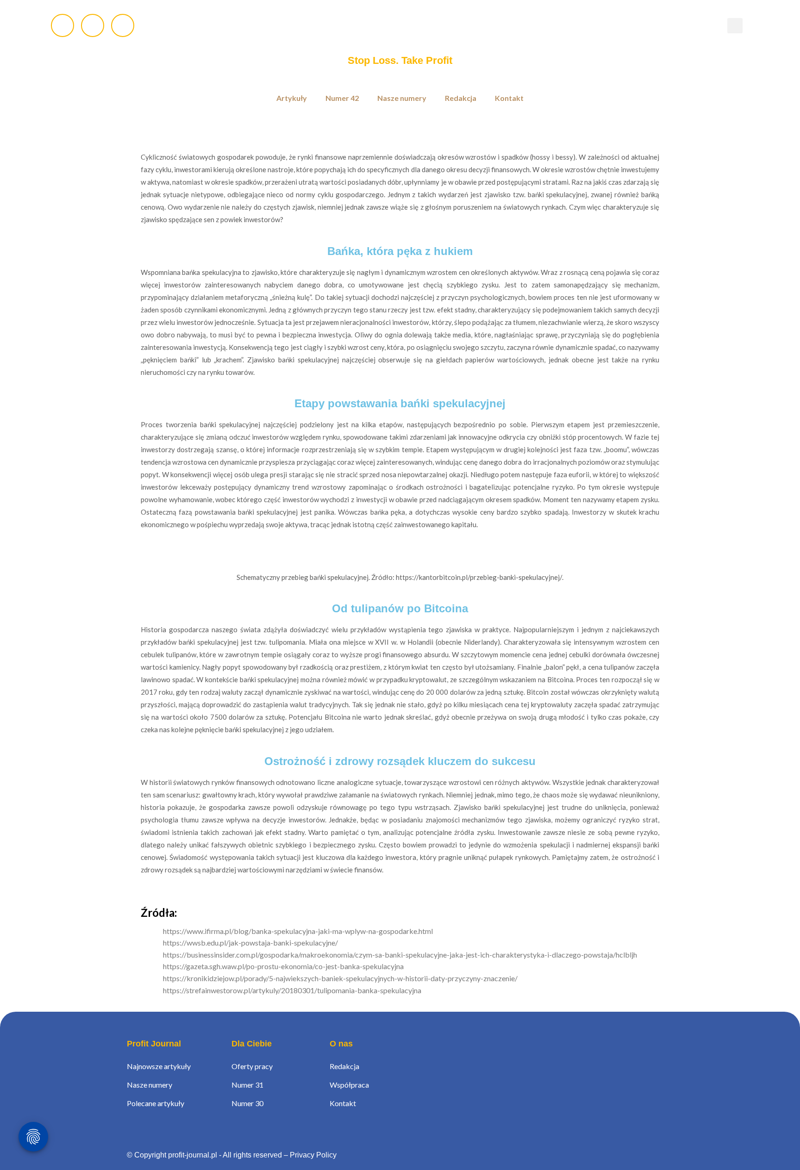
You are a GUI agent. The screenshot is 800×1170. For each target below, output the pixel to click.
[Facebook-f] (62, 25)
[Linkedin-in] (122, 25)
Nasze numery (401, 97)
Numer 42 (342, 97)
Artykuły (291, 97)
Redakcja (460, 97)
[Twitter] (92, 25)
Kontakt (509, 97)
